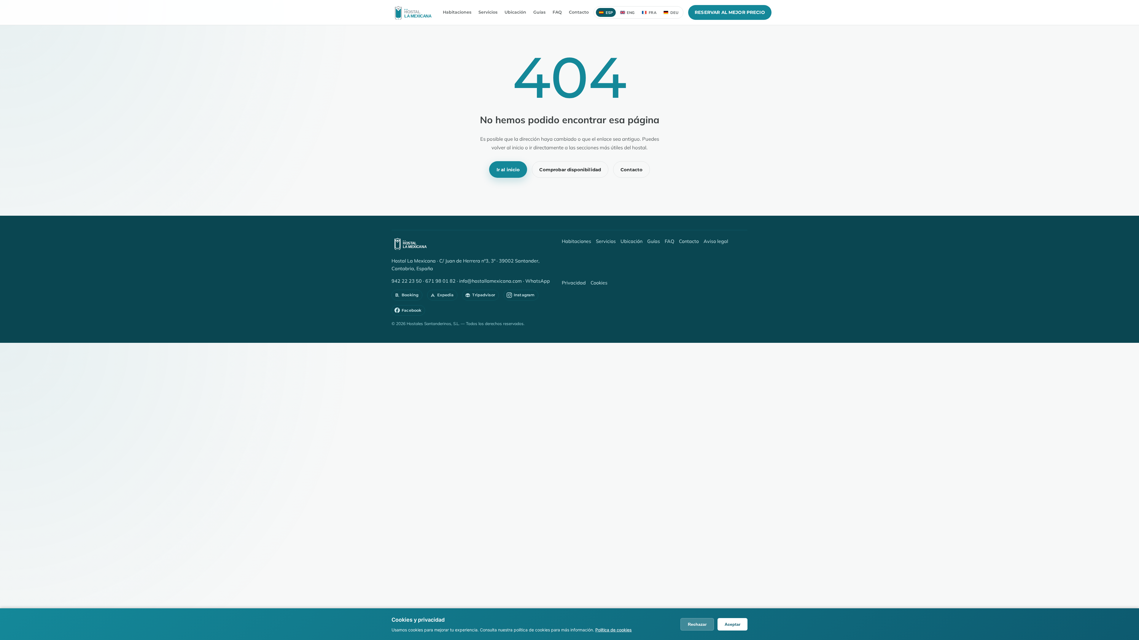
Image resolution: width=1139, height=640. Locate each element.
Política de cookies (613, 629)
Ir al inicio (508, 169)
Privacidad (574, 283)
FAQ (557, 12)
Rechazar (697, 624)
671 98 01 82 (440, 281)
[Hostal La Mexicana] (415, 12)
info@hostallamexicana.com (490, 281)
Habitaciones (457, 12)
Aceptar (732, 624)
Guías (539, 12)
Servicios (487, 12)
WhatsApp (537, 281)
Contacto (579, 12)
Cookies (599, 283)
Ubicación (515, 12)
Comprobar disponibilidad (570, 169)
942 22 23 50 (407, 281)
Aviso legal (716, 241)
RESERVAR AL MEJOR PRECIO (730, 12)
